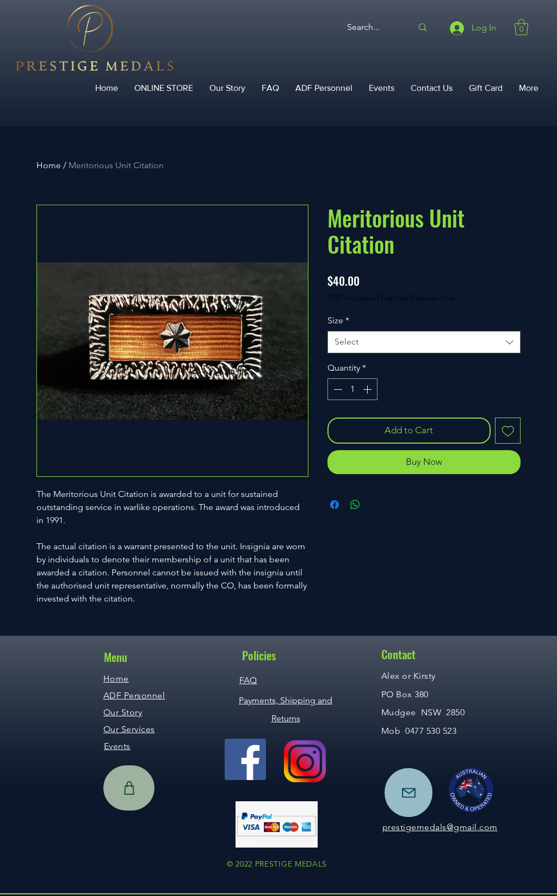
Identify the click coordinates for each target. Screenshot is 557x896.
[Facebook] (245, 759)
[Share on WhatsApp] (355, 504)
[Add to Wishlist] (508, 431)
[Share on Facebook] (334, 504)
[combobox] (424, 342)
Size (338, 320)
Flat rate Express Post (418, 298)
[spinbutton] (352, 389)
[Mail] (408, 792)
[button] (521, 27)
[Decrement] (336, 389)
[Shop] (128, 788)
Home (48, 165)
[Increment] (368, 389)
